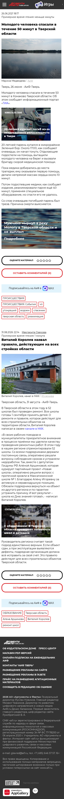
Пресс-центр (47, 648)
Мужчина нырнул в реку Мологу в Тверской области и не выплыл (30, 227)
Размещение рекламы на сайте (25, 670)
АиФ (30, 80)
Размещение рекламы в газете (24, 674)
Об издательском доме (19, 648)
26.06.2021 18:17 (10, 13)
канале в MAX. (34, 428)
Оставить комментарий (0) (32, 273)
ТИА (5, 103)
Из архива (48, 396)
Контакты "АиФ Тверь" (18, 665)
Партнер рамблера (31, 783)
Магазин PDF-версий (17, 653)
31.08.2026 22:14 (10, 332)
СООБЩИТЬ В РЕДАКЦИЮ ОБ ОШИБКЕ (27, 687)
